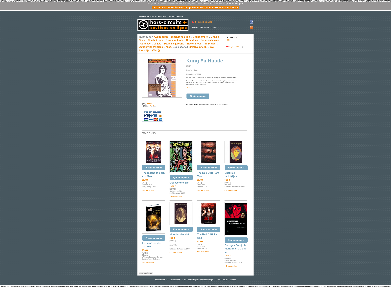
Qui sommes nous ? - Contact (224, 280)
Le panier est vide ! (204, 22)
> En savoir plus (148, 190)
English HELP (233, 47)
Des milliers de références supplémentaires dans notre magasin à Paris (195, 7)
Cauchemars (200, 36)
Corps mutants (175, 40)
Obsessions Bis (179, 182)
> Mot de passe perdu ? (159, 16)
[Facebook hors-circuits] (251, 23)
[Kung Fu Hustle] (162, 97)
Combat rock (155, 40)
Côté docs (192, 40)
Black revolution (180, 36)
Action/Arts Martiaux (151, 47)
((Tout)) (156, 50)
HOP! (228, 40)
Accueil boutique (162, 280)
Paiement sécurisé (203, 280)
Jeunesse (145, 43)
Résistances (194, 43)
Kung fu (149, 103)
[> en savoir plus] (235, 4)
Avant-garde (161, 36)
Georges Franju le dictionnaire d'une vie (235, 249)
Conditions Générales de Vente (182, 280)
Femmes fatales (210, 40)
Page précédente (145, 273)
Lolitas (157, 43)
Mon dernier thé (179, 234)
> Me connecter (143, 16)
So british (210, 43)
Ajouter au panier (198, 96)
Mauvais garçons (174, 43)
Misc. (202, 27)
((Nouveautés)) (197, 47)
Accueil (195, 27)
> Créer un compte (176, 16)
